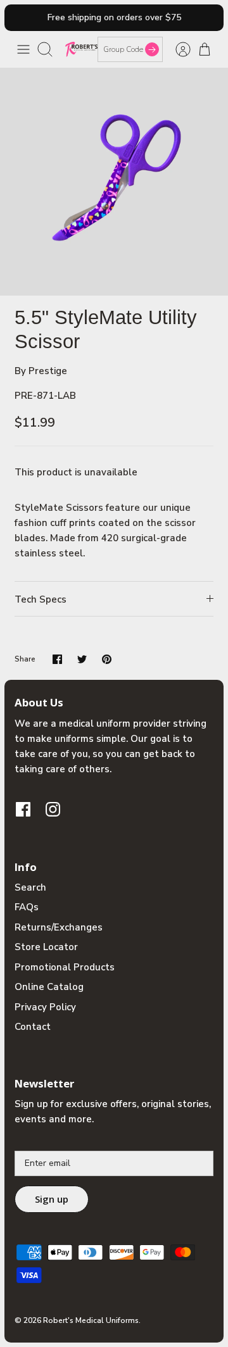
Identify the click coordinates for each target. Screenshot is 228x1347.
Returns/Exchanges (59, 927)
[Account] (177, 49)
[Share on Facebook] (57, 659)
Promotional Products (65, 967)
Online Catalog (49, 986)
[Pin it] (106, 659)
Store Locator (46, 947)
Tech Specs (40, 599)
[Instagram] (53, 809)
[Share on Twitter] (82, 659)
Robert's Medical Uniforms (91, 1320)
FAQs (27, 907)
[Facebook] (23, 809)
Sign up (51, 1199)
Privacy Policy (45, 1007)
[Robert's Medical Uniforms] (81, 49)
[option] (114, 182)
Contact (33, 1026)
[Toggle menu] (23, 49)
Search (30, 887)
